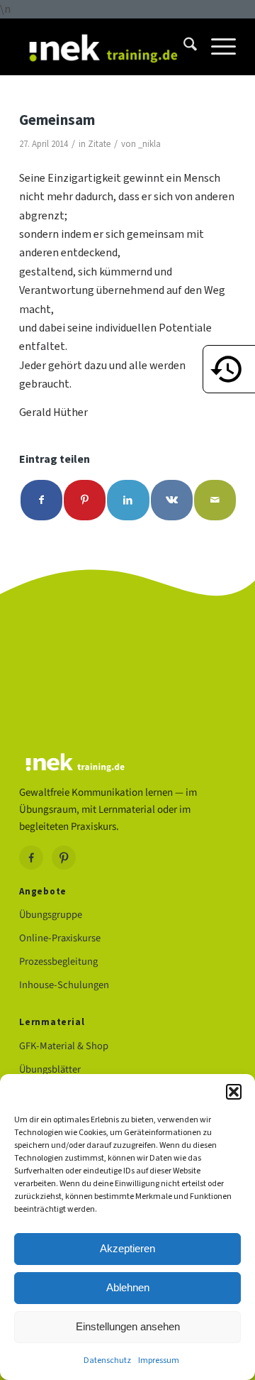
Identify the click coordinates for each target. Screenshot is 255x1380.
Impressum (158, 1360)
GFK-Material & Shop (63, 1046)
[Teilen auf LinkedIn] (128, 500)
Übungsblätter (50, 1069)
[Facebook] (31, 857)
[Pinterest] (64, 857)
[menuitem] (183, 46)
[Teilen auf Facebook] (41, 500)
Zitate (99, 144)
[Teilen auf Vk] (172, 500)
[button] (234, 1092)
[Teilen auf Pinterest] (85, 500)
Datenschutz (107, 1360)
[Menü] (216, 46)
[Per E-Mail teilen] (215, 500)
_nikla (149, 144)
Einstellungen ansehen (128, 1326)
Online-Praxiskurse (60, 938)
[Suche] (183, 46)
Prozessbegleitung (58, 961)
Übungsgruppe (50, 914)
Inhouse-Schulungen (64, 985)
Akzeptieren (127, 1248)
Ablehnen (127, 1287)
